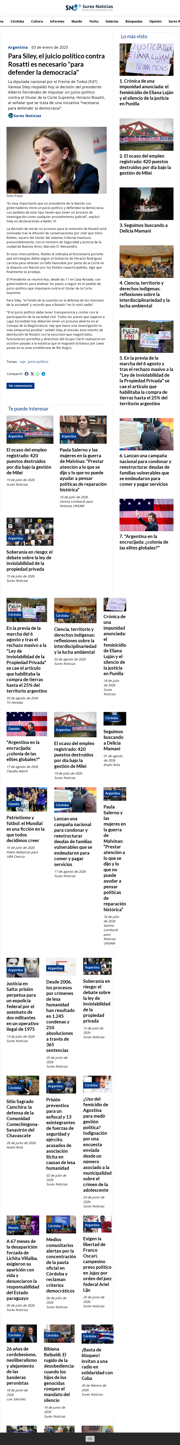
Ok (90, 1439)
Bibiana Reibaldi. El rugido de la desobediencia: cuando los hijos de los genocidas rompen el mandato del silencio (59, 1374)
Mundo (76, 21)
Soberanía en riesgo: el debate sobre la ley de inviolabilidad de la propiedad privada (30, 560)
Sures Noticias (27, 115)
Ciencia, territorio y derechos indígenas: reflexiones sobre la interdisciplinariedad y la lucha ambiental (75, 640)
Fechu (93, 21)
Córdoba (17, 21)
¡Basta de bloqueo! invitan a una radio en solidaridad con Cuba (97, 1364)
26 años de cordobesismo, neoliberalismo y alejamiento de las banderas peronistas (22, 1366)
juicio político (38, 361)
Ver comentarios (20, 386)
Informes (57, 21)
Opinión (155, 21)
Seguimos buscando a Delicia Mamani (113, 740)
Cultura (37, 21)
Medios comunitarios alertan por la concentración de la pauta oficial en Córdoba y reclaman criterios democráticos (61, 1265)
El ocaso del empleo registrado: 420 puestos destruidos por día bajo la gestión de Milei (29, 461)
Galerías (111, 21)
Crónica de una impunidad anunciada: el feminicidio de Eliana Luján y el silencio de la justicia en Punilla (115, 645)
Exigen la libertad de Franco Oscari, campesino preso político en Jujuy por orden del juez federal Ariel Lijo (97, 1264)
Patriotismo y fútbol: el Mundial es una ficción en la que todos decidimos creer (26, 829)
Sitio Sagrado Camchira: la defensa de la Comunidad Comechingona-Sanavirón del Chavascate (23, 1118)
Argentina (18, 47)
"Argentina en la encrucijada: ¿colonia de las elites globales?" (23, 750)
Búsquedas (133, 21)
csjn (23, 361)
